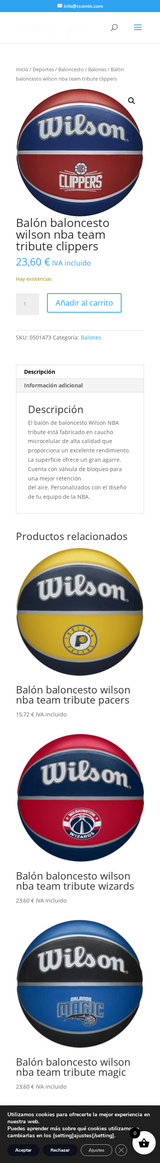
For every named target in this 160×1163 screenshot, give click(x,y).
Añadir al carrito (84, 302)
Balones (97, 69)
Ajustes (96, 1150)
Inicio (22, 69)
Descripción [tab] (39, 371)
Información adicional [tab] (53, 385)
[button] (132, 101)
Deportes (43, 69)
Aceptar (23, 1150)
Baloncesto (71, 69)
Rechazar (60, 1150)
